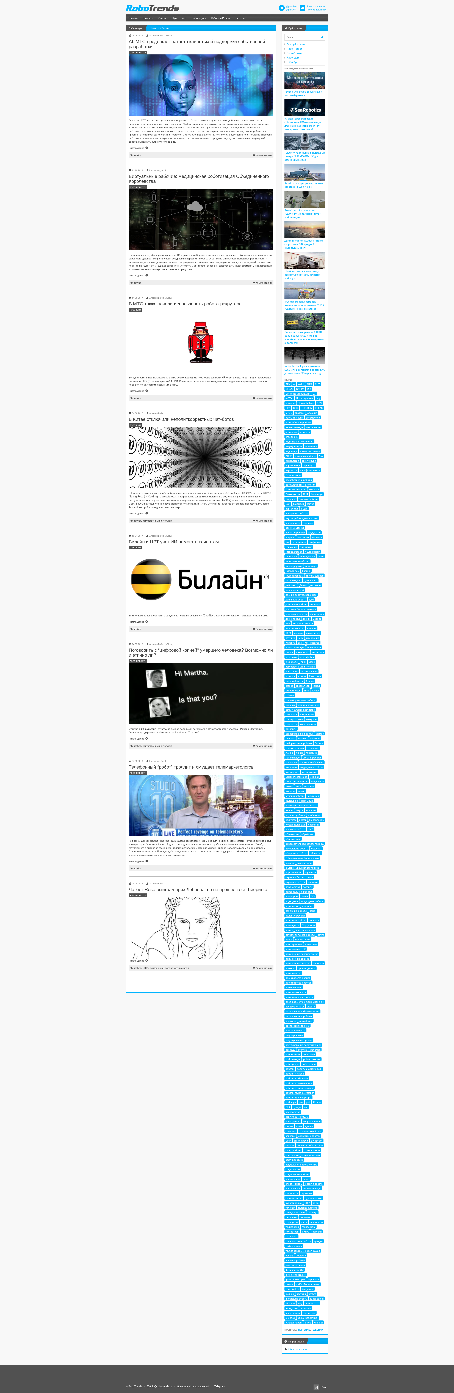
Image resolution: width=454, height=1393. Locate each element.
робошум (291, 1102)
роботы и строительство (300, 1088)
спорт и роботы (314, 1183)
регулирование (294, 1035)
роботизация (293, 1059)
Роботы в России (220, 18)
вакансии (298, 503)
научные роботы (295, 815)
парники (313, 882)
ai (294, 384)
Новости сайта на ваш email (193, 1386)
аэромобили (293, 465)
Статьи (162, 18)
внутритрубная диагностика (302, 518)
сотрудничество (310, 1155)
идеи (300, 637)
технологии (316, 1222)
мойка (289, 786)
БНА (305, 494)
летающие (313, 748)
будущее (291, 499)
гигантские (306, 547)
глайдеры (291, 556)
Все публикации (296, 44)
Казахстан (315, 676)
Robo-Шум (293, 57)
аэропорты (309, 465)
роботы (290, 1068)
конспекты (291, 724)
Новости (148, 18)
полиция (314, 920)
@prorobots (292, 6)
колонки (290, 705)
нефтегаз (291, 819)
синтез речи (157, 968)
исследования (309, 671)
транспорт (291, 1236)
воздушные (314, 532)
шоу (300, 1303)
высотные (303, 537)
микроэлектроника (296, 776)
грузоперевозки (294, 575)
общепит (316, 848)
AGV (288, 384)
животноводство (295, 628)
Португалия (308, 925)
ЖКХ (288, 633)
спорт (306, 1179)
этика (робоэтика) (308, 1317)
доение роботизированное (301, 594)
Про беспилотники (316, 9)
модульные (317, 781)
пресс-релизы (294, 944)
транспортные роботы (298, 1241)
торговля (316, 1231)
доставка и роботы (296, 614)
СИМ (288, 1140)
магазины (291, 762)
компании (291, 714)
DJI (314, 393)
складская (316, 1140)
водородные (293, 523)
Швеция (290, 1303)
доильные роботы (296, 599)
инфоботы (292, 661)
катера (289, 685)
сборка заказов (311, 1121)
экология (305, 1308)
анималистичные (310, 451)
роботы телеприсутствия (300, 1092)
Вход (324, 1387)
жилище (311, 628)
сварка (289, 1126)
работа (311, 1006)
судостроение (294, 1202)
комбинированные (308, 705)
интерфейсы (307, 657)
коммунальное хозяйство (300, 709)
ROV (319, 403)
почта (320, 934)
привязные (310, 944)
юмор (307, 1322)
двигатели (315, 585)
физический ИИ (295, 1270)
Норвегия (313, 824)
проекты (290, 968)
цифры (290, 1293)
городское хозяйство (297, 561)
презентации (302, 939)
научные (311, 810)
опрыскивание (294, 872)
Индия (289, 652)
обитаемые (292, 834)
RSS (300, 1329)
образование (293, 839)
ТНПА (305, 1231)
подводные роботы (312, 901)
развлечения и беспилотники (302, 1011)
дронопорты (293, 618)
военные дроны (295, 527)
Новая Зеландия (295, 824)
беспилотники (294, 484)
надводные (292, 800)
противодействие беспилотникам (305, 1001)
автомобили (313, 417)
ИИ (300, 642)
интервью (291, 657)
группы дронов (314, 575)
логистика (311, 752)
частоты (301, 1293)
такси (316, 1202)
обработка (307, 834)
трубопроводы (294, 1246)
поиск (312, 910)
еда (288, 623)
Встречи (240, 18)
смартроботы (293, 1150)
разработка (305, 1021)
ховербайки (292, 1289)
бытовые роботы (308, 499)
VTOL (289, 412)
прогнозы (318, 963)
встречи (290, 537)
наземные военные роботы (301, 805)
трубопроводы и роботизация (303, 1250)
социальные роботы (297, 1174)
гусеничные (310, 580)
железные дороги (303, 623)
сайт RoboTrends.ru (297, 1116)
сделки (309, 1126)
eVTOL (289, 398)
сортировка (292, 1155)
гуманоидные (293, 580)
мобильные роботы (297, 781)
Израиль (290, 642)
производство (293, 973)
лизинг (289, 752)
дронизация (317, 614)
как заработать (294, 681)
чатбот (137, 155)
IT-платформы (304, 398)
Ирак (303, 661)
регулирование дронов (299, 1040)
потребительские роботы (300, 934)
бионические (293, 494)
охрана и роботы (295, 882)
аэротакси (291, 470)
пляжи (304, 896)
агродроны (292, 436)
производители (306, 968)
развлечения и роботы (299, 1016)
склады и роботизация (310, 1145)
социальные (293, 1169)
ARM (309, 384)
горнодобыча (307, 556)
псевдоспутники (295, 1006)
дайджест (291, 585)
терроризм (292, 1222)
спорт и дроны (294, 1183)
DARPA (300, 389)
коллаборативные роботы (300, 700)
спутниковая (293, 1188)
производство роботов (298, 982)
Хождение (308, 1289)
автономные (313, 427)
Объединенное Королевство (302, 858)
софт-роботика (294, 1159)
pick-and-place (306, 403)
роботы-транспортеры (298, 1097)
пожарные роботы (296, 910)
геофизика (315, 542)
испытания (292, 671)
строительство (294, 1198)
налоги (290, 810)
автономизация (294, 427)
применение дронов (297, 958)
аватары (299, 412)
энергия (290, 1317)
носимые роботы (295, 829)
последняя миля (305, 930)
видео (304, 508)
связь (299, 1126)
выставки (317, 537)
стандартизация (312, 1188)
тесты (304, 1222)
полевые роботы (295, 915)
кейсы (316, 685)
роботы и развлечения (299, 1083)
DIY (309, 389)
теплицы (312, 1212)
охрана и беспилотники (299, 877)
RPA (288, 408)
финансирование (296, 1274)
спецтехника (293, 1179)
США (145, 968)
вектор (310, 503)
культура (290, 738)
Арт (184, 18)
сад (306, 1107)
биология (309, 484)
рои (301, 1102)
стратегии (306, 1193)
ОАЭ (310, 829)
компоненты (307, 714)
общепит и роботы (296, 853)
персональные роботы (299, 891)
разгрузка (291, 1021)
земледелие (313, 633)
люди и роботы (312, 757)
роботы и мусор (295, 1073)
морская (309, 786)
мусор (301, 791)
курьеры (315, 738)
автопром (291, 432)
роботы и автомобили (309, 1068)
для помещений (295, 590)
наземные (307, 800)
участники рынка (295, 1265)
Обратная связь (297, 1349)
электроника (293, 1313)
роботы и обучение (297, 1078)
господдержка (294, 566)
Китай (315, 690)
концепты (291, 728)
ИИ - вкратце (311, 642)
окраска (290, 863)
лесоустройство (295, 748)
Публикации (136, 28)
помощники (292, 925)
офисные (310, 872)
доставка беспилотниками (301, 609)
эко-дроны (292, 1308)
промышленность (296, 992)
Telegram (317, 1329)
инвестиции (314, 647)
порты (289, 930)
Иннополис (302, 652)
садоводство (293, 1112)
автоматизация (294, 417)
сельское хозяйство (310, 1131)
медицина (291, 767)
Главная (133, 18)
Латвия (319, 743)
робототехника (311, 1059)
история (290, 676)
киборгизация (293, 690)
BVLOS (289, 389)
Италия (302, 676)
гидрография (312, 551)
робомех (315, 1049)
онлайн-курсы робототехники (303, 867)
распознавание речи (177, 968)
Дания (303, 585)
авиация (312, 412)
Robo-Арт (292, 62)
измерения (312, 637)
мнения (314, 776)
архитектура (309, 460)
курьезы (303, 738)
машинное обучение (311, 762)
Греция (306, 570)
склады (290, 1145)
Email (307, 1329)
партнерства (293, 886)
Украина (301, 1255)
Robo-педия (199, 18)
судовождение (313, 1198)
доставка (315, 604)
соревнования (312, 1150)
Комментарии (264, 155)
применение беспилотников (302, 954)
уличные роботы (295, 1260)
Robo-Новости (295, 48)
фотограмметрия (296, 1279)
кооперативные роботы (299, 733)
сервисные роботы (309, 1135)
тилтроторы (292, 1231)
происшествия (294, 987)
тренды (318, 1241)
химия (289, 1284)
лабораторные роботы (299, 743)
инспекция (318, 652)
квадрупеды (303, 685)
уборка (290, 1255)
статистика (292, 1193)
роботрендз (292, 1064)
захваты (298, 633)
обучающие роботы (297, 848)
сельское (291, 1131)
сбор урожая (293, 1121)
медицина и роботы (311, 767)
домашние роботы (296, 604)
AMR (301, 384)
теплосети (291, 1217)
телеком (290, 1207)
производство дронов (298, 977)
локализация (293, 757)
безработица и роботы (299, 479)
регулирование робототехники (303, 1044)
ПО (313, 896)
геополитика (299, 542)
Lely (318, 398)
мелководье (292, 772)
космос (319, 733)
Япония (318, 1322)
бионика (314, 489)
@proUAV (291, 9)
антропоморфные (305, 456)
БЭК (288, 503)
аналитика (311, 446)
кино (306, 690)
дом (311, 599)
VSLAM (319, 408)
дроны (306, 618)
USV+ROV (306, 408)
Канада (310, 681)
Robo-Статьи (294, 53)
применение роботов (298, 963)
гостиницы (310, 566)
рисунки (303, 1049)
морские (290, 791)
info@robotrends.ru (161, 1386)
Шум (174, 18)
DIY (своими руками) (298, 393)
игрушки (290, 637)
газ (287, 542)
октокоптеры (304, 863)
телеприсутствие (307, 1207)
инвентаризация (295, 647)
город (321, 556)
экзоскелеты (312, 1303)
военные (308, 523)
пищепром (292, 896)
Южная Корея (294, 1322)
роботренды (309, 1064)
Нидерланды (316, 819)
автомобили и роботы (298, 422)
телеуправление (295, 1212)
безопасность (293, 475)
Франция (313, 1279)
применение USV (296, 949)
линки (299, 752)
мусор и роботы (295, 795)
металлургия (309, 772)
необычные (314, 815)
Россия (317, 1102)
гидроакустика (294, 551)
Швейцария (317, 1298)
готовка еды (292, 570)
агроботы (305, 432)
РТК (288, 1107)
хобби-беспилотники (308, 1284)
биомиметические (296, 489)
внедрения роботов (297, 513)
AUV (317, 384)
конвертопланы (294, 719)
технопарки (292, 1226)
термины (305, 1217)
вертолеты (292, 508)
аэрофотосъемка (310, 470)
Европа (317, 618)
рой (308, 1102)
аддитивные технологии (299, 441)
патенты (307, 886)
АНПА (289, 456)
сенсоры (290, 1135)
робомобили (293, 1054)
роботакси (309, 1054)
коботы (290, 695)
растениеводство (295, 1030)
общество (315, 853)
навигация (313, 795)
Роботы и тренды (315, 6)
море (298, 786)
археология (292, 460)
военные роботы (295, 532)
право (289, 939)
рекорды (290, 1049)
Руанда (297, 1107)
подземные (292, 906)
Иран (312, 661)
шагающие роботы (296, 1298)
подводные (292, 901)
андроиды (291, 451)
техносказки (308, 1226)
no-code (290, 403)
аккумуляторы (294, 446)
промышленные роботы (299, 997)
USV (295, 408)
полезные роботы (296, 920)
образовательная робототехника (305, 843)
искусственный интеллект (157, 520)
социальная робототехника (301, 1164)
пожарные (307, 906)
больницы (317, 494)
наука (299, 810)
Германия (291, 547)
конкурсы (311, 719)
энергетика (309, 1313)
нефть (302, 819)
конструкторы (308, 724)
